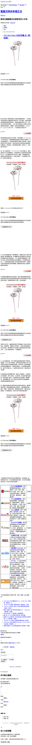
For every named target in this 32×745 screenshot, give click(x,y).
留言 (13, 642)
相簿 (5, 25)
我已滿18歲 (3, 742)
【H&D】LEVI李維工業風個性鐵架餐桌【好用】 (16, 620)
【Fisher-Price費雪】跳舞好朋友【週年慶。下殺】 (16, 604)
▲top (2, 649)
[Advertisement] (16, 104)
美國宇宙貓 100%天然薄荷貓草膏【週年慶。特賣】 (17, 625)
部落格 (5, 27)
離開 (9, 742)
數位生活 (12, 22)
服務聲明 (16, 724)
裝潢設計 (12, 647)
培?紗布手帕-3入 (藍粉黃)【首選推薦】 (14, 613)
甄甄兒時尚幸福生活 (11, 11)
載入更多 (3, 652)
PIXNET (7, 723)
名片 (5, 29)
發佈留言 (3, 661)
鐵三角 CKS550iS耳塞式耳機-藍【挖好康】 (15, 615)
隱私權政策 (26, 723)
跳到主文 (3, 15)
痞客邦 (10, 642)
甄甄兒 (2, 634)
